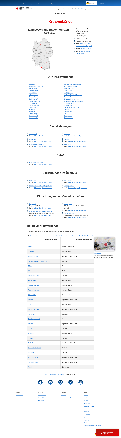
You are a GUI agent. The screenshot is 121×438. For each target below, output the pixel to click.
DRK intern (86, 423)
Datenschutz (87, 403)
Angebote (59, 9)
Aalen (30, 247)
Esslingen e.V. (33, 99)
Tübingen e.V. (68, 112)
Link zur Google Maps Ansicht (83, 52)
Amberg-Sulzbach (33, 309)
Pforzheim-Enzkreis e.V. (71, 86)
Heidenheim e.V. (34, 105)
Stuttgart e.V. (68, 105)
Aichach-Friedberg (33, 256)
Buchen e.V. (33, 93)
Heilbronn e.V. (33, 107)
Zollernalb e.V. (68, 118)
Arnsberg (31, 333)
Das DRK (80, 9)
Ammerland (31, 314)
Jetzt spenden (19, 395)
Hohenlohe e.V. (34, 109)
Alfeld (30, 266)
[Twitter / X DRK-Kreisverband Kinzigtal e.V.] (70, 382)
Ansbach (30, 324)
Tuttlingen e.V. (68, 109)
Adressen (98, 253)
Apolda (30, 328)
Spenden (74, 9)
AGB (85, 417)
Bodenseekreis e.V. (35, 91)
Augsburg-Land (33, 357)
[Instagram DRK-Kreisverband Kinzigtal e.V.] (60, 382)
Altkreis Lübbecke (33, 285)
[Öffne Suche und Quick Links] (85, 9)
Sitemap (86, 400)
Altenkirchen (32, 280)
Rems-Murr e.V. (69, 91)
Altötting (30, 300)
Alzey (29, 304)
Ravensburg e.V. (69, 88)
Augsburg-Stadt (33, 362)
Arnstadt (30, 338)
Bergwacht (32, 180)
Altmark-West (32, 295)
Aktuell (69, 9)
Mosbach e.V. (33, 118)
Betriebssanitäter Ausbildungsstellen (40, 186)
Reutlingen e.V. (68, 93)
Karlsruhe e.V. (33, 112)
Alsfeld (30, 271)
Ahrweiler (31, 251)
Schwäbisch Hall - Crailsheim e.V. (74, 101)
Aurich (30, 367)
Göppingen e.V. (34, 103)
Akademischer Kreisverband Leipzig (39, 261)
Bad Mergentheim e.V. (36, 86)
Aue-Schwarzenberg (34, 348)
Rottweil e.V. (68, 97)
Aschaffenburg (32, 343)
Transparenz (87, 414)
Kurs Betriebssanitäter (36, 162)
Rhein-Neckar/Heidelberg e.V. (73, 95)
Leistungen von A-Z (66, 398)
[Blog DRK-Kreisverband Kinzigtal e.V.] (80, 382)
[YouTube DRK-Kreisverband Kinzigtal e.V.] (50, 382)
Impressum (86, 411)
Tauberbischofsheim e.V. (71, 107)
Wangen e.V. (68, 116)
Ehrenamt (67, 134)
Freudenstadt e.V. (34, 101)
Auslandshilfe (33, 134)
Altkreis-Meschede (34, 290)
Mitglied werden (42, 395)
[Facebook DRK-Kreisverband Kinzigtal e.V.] (40, 382)
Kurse (64, 9)
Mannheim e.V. (33, 116)
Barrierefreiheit (87, 409)
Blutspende (32, 139)
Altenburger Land (33, 275)
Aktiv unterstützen (42, 398)
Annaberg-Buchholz (34, 319)
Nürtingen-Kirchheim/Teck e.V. (73, 84)
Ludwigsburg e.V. (34, 114)
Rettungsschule (69, 186)
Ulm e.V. (66, 114)
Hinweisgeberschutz (89, 406)
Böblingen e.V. (33, 95)
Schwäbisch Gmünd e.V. (71, 99)
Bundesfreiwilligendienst (36, 144)
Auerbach (31, 352)
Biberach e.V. (33, 88)
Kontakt (85, 398)
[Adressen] (104, 244)
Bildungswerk (68, 180)
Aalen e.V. (32, 84)
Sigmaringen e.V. (69, 103)
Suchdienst (67, 144)
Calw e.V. (32, 97)
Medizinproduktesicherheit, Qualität (92, 425)
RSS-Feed (86, 420)
